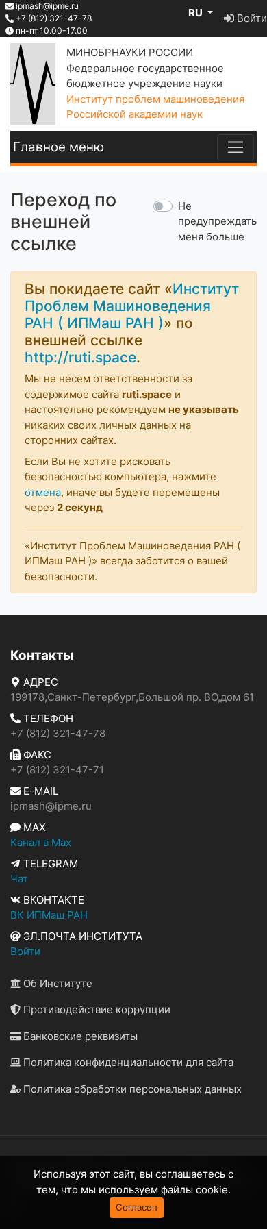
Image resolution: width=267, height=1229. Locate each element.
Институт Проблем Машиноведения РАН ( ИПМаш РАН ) (132, 306)
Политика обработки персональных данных (131, 1088)
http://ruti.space (80, 357)
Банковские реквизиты (79, 1036)
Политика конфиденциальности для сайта (127, 1062)
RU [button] (196, 12)
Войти (250, 18)
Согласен (136, 1207)
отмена (43, 492)
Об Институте (56, 983)
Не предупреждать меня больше (217, 221)
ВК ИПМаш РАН (49, 914)
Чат (19, 878)
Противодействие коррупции (95, 1009)
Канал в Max (40, 842)
